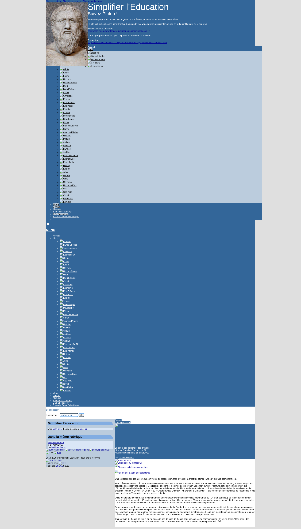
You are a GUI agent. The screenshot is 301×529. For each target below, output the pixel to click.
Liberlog (95, 53)
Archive (66, 152)
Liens (90, 49)
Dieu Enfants (69, 89)
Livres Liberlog (98, 56)
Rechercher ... (52, 415)
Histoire (67, 135)
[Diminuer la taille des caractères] (131, 467)
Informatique (69, 116)
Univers (67, 79)
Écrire (66, 76)
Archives (67, 145)
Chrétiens (67, 96)
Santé (66, 129)
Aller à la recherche (72, 1)
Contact (56, 207)
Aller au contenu (53, 1)
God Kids (67, 192)
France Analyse (70, 126)
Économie (68, 99)
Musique (57, 209)
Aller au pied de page (93, 1)
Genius (66, 175)
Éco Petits (68, 106)
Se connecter (52, 410)
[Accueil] (67, 65)
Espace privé (103, 450)
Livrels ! (67, 149)
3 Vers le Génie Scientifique (66, 216)
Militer (66, 122)
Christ (66, 92)
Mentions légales (81, 450)
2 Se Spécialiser (60, 214)
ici (81, 429)
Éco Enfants (69, 102)
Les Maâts (68, 198)
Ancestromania (98, 59)
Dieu (65, 86)
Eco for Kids (69, 159)
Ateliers (66, 142)
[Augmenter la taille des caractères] (132, 473)
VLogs (56, 204)
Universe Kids (69, 185)
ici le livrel (57, 429)
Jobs (65, 172)
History (66, 165)
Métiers (66, 139)
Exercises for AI (70, 155)
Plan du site (59, 450)
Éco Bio (67, 109)
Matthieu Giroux (126, 457)
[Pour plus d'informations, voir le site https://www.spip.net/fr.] (62, 463)
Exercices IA (97, 66)
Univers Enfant (70, 82)
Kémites (67, 202)
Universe (67, 182)
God (65, 188)
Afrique (66, 112)
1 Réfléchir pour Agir (62, 212)
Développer (68, 119)
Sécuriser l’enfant (56, 442)
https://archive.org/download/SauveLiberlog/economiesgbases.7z (119, 31)
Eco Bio (67, 169)
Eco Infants (68, 162)
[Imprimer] (123, 460)
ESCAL (59, 466)
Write (65, 179)
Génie (66, 69)
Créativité (95, 63)
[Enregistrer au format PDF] (128, 463)
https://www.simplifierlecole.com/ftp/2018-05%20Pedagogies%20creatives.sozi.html (127, 42)
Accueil (91, 47)
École (66, 73)
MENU (50, 230)
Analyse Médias (70, 132)
